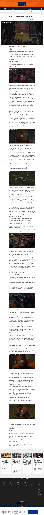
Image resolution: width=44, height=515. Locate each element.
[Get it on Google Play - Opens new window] (25, 503)
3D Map (39, 484)
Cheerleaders (25, 486)
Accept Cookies (33, 513)
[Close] (43, 511)
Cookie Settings (33, 508)
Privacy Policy (16, 513)
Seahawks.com (18, 61)
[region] (22, 511)
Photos (32, 491)
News (32, 490)
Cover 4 (4, 484)
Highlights (18, 482)
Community (25, 485)
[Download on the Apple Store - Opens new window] (19, 503)
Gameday (25, 482)
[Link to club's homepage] (2, 9)
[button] (22, 33)
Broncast (11, 484)
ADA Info (39, 489)
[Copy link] (34, 19)
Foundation (32, 486)
